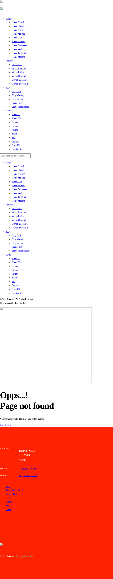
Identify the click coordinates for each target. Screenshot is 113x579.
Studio (9, 505)
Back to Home (6, 425)
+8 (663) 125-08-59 (27, 468)
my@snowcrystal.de (28, 475)
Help (8, 498)
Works (9, 502)
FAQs (8, 486)
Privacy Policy (12, 494)
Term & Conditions (14, 490)
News (8, 509)
